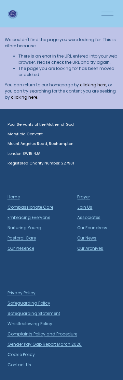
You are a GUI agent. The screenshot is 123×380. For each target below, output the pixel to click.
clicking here (93, 85)
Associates (88, 217)
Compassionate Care (30, 207)
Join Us (84, 207)
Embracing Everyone (29, 217)
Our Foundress (92, 228)
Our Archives (90, 248)
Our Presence (21, 248)
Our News (86, 238)
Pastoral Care (22, 238)
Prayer (83, 197)
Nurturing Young (24, 228)
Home (14, 197)
